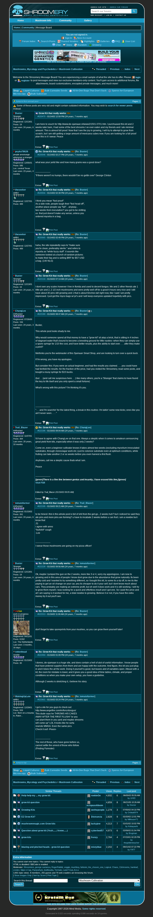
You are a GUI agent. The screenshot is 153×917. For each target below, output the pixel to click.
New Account (97, 15)
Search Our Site (98, 7)
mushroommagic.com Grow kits (38, 823)
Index (127, 69)
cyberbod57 (97, 830)
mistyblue (96, 847)
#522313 (41, 614)
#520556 (41, 193)
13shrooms (124, 867)
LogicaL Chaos (111, 867)
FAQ (117, 41)
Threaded (100, 69)
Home (21, 20)
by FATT (131, 850)
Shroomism (29, 867)
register (25, 80)
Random (82, 45)
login (137, 77)
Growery (97, 45)
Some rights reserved (93, 908)
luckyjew (95, 823)
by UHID (131, 798)
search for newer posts (120, 105)
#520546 (41, 155)
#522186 (41, 431)
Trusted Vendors (69, 41)
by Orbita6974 (131, 812)
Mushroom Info (43, 20)
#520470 (41, 116)
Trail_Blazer (86, 503)
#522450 (41, 655)
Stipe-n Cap (26, 870)
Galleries (105, 41)
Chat (58, 45)
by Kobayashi (131, 826)
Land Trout (68, 870)
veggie (67, 867)
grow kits (26, 837)
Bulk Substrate (39, 94)
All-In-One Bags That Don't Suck (90, 90)
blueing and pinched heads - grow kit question (45, 847)
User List (130, 41)
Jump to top (21, 763)
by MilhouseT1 (131, 819)
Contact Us (120, 15)
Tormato (58, 870)
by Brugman (131, 833)
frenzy (94, 837)
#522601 (41, 699)
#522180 (41, 314)
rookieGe (96, 795)
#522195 (41, 506)
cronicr (16, 870)
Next (137, 69)
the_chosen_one (95, 867)
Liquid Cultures (31, 90)
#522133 (41, 279)
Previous (115, 69)
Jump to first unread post (27, 101)
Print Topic (52, 875)
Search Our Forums (119, 7)
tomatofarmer (87, 563)
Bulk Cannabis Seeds (56, 90)
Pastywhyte (37, 870)
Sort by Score (39, 875)
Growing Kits (28, 810)
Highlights (89, 41)
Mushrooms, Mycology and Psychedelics (35, 69)
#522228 (41, 566)
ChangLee (85, 427)
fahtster (83, 867)
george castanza (42, 867)
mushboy (75, 867)
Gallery (88, 20)
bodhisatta (48, 870)
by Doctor (131, 805)
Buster (83, 151)
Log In (109, 15)
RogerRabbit (57, 867)
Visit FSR (40, 482)
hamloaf (134, 867)
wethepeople (97, 810)
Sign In (68, 38)
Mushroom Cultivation (70, 69)
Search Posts (48, 41)
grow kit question (30, 802)
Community (65, 20)
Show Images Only (23, 875)
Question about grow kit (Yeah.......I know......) (44, 830)
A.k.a (76, 870)
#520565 (41, 237)
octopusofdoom (95, 805)
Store (69, 45)
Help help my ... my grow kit (35, 795)
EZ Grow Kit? (28, 816)
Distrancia (96, 816)
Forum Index (28, 41)
